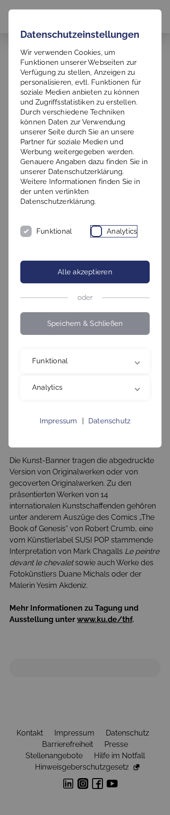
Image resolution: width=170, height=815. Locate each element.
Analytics (122, 231)
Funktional (54, 231)
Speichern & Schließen (85, 323)
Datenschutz (109, 464)
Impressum (58, 464)
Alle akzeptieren (85, 272)
